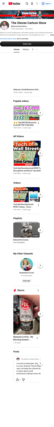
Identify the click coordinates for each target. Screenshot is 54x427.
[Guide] (3, 3)
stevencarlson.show (9, 39)
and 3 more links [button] (22, 39)
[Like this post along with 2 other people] (17, 380)
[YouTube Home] (14, 3)
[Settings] (37, 3)
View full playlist (19, 242)
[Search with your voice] (32, 3)
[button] (37, 49)
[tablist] (27, 49)
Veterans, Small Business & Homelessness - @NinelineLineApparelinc (27, 90)
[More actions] (38, 123)
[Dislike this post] (23, 380)
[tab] (17, 49)
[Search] (27, 3)
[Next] (40, 112)
